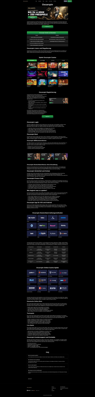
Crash (52, 60)
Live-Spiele (41, 60)
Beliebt (31, 60)
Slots (62, 60)
